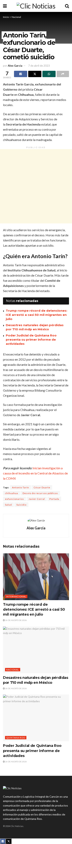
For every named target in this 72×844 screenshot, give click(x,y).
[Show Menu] (5, 6)
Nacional (16, 16)
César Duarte (42, 487)
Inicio (6, 16)
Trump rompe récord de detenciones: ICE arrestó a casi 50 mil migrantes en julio (36, 315)
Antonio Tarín (20, 487)
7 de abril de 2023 (39, 65)
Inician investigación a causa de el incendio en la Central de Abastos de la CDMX (35, 473)
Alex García (15, 65)
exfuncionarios (14, 498)
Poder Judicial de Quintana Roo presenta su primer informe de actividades (31, 339)
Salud (8, 504)
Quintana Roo (15, 737)
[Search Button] (67, 6)
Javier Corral (37, 498)
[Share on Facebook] (20, 74)
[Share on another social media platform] (63, 74)
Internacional (16, 596)
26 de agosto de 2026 (16, 620)
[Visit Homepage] (36, 6)
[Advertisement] (36, 186)
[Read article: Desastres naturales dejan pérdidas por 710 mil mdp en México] (36, 650)
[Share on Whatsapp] (49, 74)
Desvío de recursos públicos (40, 493)
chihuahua (11, 493)
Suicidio (21, 504)
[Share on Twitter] (34, 74)
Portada (54, 498)
